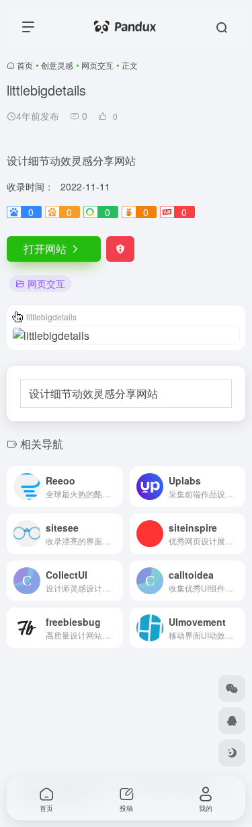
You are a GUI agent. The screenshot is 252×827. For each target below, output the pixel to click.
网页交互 (97, 65)
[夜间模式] (231, 753)
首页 (25, 65)
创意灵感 (57, 65)
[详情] (115, 486)
